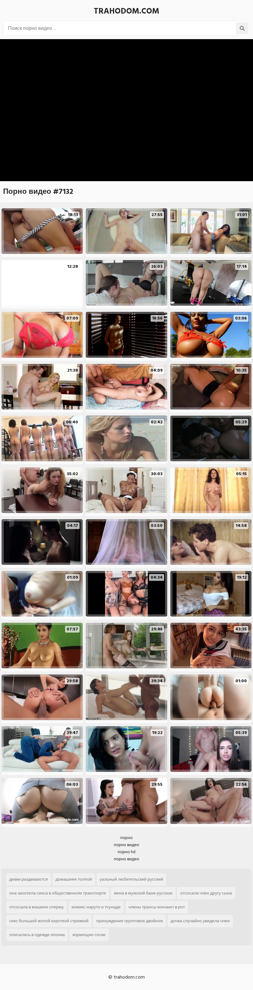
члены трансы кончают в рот (156, 907)
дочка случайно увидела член (200, 920)
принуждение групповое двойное (129, 920)
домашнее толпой (74, 879)
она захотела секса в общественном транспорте (57, 893)
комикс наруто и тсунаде (96, 907)
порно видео (126, 844)
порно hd (126, 851)
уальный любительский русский (131, 879)
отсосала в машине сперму (36, 907)
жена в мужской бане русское (143, 893)
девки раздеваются (28, 879)
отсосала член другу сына (206, 893)
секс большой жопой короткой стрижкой (49, 920)
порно (126, 837)
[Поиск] (242, 28)
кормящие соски (89, 934)
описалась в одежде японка (37, 934)
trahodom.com (126, 11)
